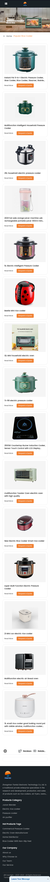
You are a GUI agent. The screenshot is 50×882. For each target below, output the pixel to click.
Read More (8, 85)
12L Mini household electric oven (19, 355)
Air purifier (7, 817)
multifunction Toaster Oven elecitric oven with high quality (23, 495)
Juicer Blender (9, 804)
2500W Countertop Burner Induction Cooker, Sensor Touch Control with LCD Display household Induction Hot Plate (24, 448)
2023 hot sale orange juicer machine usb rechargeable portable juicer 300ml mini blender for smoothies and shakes (23, 221)
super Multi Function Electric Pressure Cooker (21, 587)
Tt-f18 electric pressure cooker (18, 400)
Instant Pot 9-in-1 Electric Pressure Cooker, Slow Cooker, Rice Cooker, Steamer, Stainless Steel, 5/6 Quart (25, 80)
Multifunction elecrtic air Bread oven (21, 678)
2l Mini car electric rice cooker (18, 633)
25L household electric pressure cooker (22, 173)
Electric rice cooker (11, 809)
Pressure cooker (10, 813)
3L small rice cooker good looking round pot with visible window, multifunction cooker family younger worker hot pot (24, 726)
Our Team (7, 860)
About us (7, 852)
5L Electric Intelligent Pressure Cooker (21, 265)
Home (9, 36)
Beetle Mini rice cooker (14, 310)
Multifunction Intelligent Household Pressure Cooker (24, 127)
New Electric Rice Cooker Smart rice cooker (24, 540)
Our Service (8, 865)
